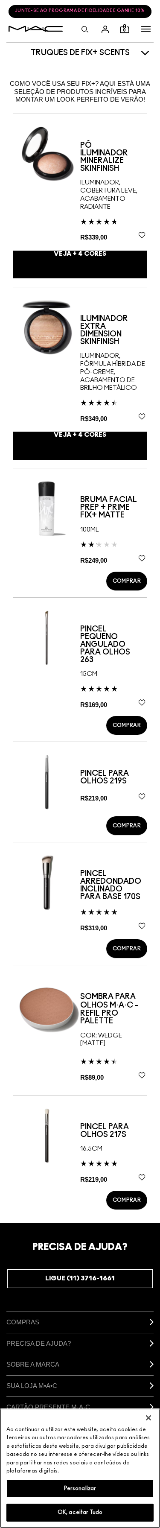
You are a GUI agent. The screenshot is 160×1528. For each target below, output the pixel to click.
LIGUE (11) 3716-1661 (80, 1278)
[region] (80, 1468)
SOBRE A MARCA (32, 1364)
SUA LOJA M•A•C (31, 1385)
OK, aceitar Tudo (80, 1512)
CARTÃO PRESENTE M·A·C (48, 1407)
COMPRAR (127, 581)
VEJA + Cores (80, 254)
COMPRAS (22, 1322)
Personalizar (80, 1488)
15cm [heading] (88, 674)
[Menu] (146, 29)
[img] (46, 153)
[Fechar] (148, 1417)
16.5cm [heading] (91, 1148)
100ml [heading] (89, 529)
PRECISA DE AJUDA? (38, 1343)
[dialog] (114, 157)
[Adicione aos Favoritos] (142, 235)
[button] (146, 29)
